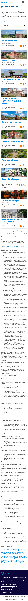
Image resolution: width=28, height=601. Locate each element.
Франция (3, 551)
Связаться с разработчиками (8, 591)
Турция (24, 556)
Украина (3, 556)
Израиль (8, 557)
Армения (21, 558)
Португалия (19, 556)
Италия (21, 549)
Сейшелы (10, 563)
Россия (7, 555)
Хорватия (21, 553)
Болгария (19, 555)
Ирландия (16, 560)
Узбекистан (11, 560)
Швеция (7, 552)
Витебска (13, 246)
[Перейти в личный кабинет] (23, 2)
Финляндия (16, 553)
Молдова (16, 561)
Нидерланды (13, 552)
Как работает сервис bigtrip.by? (8, 584)
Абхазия (21, 560)
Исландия (8, 561)
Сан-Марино (13, 556)
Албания (21, 557)
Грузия (16, 557)
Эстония (3, 552)
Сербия (23, 555)
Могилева (3, 247)
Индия (22, 563)
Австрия (8, 549)
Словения (7, 556)
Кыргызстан (15, 563)
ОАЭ (20, 563)
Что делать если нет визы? (7, 589)
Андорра (16, 558)
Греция (15, 555)
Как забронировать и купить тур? (9, 586)
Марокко (3, 561)
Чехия (13, 551)
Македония (11, 558)
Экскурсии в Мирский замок (9, 21)
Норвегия (3, 555)
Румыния (3, 557)
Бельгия (18, 552)
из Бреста (8, 246)
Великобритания (5, 553)
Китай (5, 563)
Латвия (19, 551)
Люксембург (23, 552)
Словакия (24, 551)
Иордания (12, 557)
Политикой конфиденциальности (11, 599)
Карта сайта (4, 594)
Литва (16, 551)
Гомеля (17, 246)
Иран (12, 561)
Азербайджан (4, 560)
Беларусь (3, 549)
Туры (4, 7)
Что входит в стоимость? (7, 587)
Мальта (20, 561)
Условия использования (6, 592)
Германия (12, 549)
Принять (21, 599)
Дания (11, 555)
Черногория (8, 551)
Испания (17, 549)
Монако (11, 553)
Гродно (21, 246)
